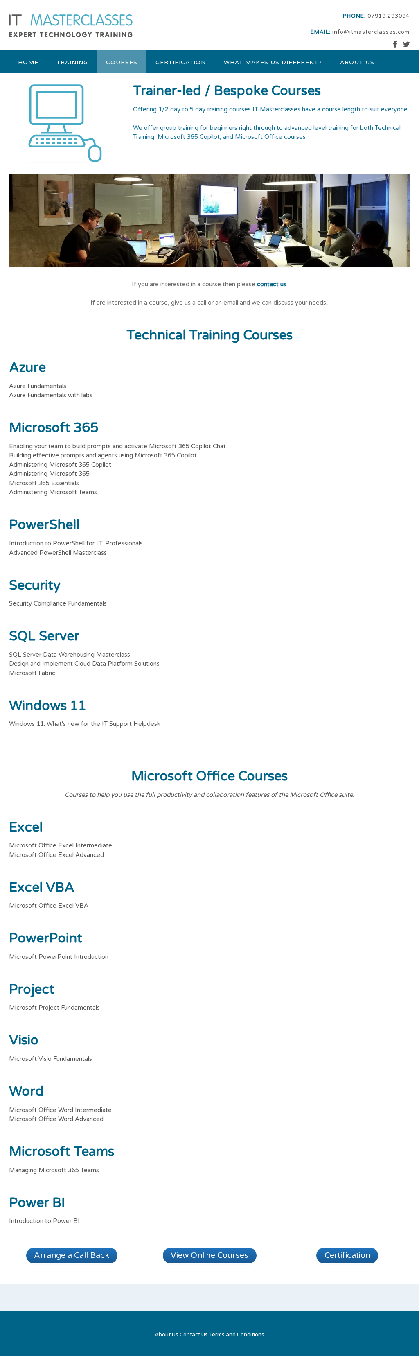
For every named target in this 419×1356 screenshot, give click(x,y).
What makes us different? (273, 62)
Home (28, 62)
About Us (357, 62)
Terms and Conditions (236, 1335)
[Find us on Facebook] (395, 44)
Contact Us (194, 1335)
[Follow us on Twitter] (406, 44)
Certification (180, 62)
